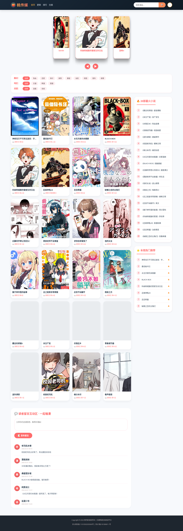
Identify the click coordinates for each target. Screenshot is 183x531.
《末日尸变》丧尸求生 (150, 117)
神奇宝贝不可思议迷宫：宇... (153, 260)
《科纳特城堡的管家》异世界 (153, 216)
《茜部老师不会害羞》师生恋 (153, 176)
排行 (45, 4)
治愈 (77, 78)
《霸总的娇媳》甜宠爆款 (151, 110)
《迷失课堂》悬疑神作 (150, 137)
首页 (33, 4)
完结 (43, 88)
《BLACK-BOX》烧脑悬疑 (152, 163)
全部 (26, 78)
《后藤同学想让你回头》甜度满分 (155, 170)
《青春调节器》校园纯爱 (151, 130)
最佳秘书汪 (146, 266)
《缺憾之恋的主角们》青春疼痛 (154, 236)
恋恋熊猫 (145, 299)
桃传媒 (22, 4)
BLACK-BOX (146, 279)
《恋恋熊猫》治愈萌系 (150, 229)
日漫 (34, 83)
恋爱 (43, 78)
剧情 (102, 78)
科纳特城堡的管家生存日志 (152, 286)
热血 (34, 78)
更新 (39, 4)
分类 (51, 4)
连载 (34, 88)
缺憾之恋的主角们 (149, 306)
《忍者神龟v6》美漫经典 (151, 223)
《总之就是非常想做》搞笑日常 (154, 196)
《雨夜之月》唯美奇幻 (150, 190)
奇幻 (51, 78)
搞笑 (60, 78)
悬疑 (68, 78)
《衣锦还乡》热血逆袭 (150, 123)
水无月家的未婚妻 (149, 273)
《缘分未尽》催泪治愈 (150, 150)
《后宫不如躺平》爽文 (150, 203)
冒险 (94, 78)
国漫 (51, 83)
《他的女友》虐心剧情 (150, 183)
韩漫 (43, 83)
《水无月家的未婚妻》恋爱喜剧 (154, 157)
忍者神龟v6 (146, 293)
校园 (85, 78)
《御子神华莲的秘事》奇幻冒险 (154, 210)
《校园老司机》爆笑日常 (151, 143)
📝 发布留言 (23, 435)
